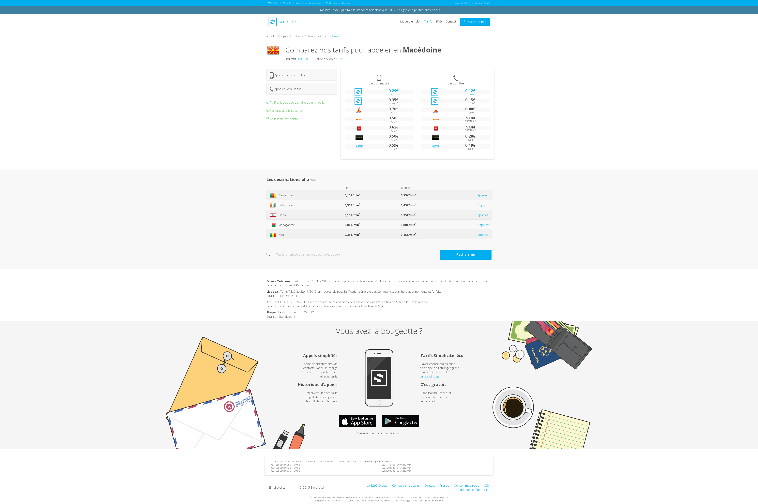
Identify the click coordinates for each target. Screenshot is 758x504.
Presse (444, 485)
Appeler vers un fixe (288, 89)
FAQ (439, 21)
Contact (451, 21)
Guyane (346, 2)
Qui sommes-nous (466, 485)
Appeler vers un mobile (290, 75)
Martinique (331, 2)
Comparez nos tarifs (406, 485)
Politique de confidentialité (472, 490)
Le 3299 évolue (377, 485)
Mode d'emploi (410, 21)
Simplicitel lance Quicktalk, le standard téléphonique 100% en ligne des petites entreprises (379, 10)
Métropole (273, 2)
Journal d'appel (482, 2)
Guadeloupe (315, 2)
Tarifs (428, 21)
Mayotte (287, 2)
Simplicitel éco (475, 21)
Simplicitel (287, 21)
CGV (487, 485)
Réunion (300, 2)
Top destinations (462, 2)
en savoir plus (429, 376)
